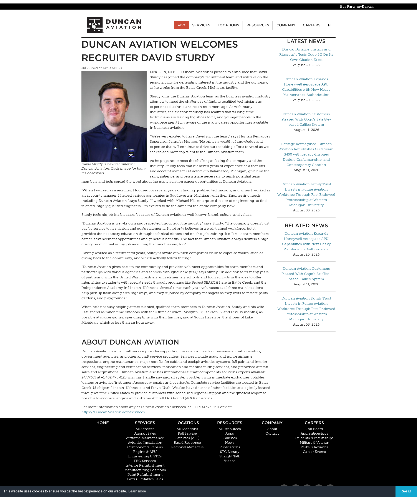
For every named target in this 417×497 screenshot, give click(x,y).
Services (145, 422)
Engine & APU (145, 451)
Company (272, 422)
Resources (229, 422)
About (272, 429)
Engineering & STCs (145, 456)
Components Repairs (145, 447)
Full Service (187, 433)
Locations (187, 422)
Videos (229, 461)
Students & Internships (314, 438)
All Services (145, 429)
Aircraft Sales (145, 433)
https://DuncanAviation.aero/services (113, 412)
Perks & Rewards (314, 447)
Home (102, 422)
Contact (272, 433)
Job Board (314, 429)
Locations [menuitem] (228, 25)
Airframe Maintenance (145, 438)
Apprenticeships (314, 433)
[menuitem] (329, 25)
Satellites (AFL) (187, 438)
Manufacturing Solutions (145, 470)
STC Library (229, 451)
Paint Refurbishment (144, 474)
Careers (314, 422)
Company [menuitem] (285, 25)
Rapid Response (187, 442)
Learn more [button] (137, 491)
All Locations (187, 429)
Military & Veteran (314, 442)
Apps (229, 433)
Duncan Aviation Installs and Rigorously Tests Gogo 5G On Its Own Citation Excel (306, 54)
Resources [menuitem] (258, 25)
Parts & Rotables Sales (145, 479)
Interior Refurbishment (145, 465)
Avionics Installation (145, 442)
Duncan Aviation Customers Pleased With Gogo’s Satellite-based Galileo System (306, 119)
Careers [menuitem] (311, 25)
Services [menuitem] (201, 25)
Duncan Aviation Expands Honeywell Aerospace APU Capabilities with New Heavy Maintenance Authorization (306, 87)
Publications (229, 447)
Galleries (230, 438)
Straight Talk (229, 456)
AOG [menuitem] (181, 25)
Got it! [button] (406, 491)
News (230, 442)
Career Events (314, 451)
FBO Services (145, 461)
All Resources (229, 429)
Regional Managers (187, 447)
